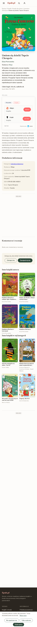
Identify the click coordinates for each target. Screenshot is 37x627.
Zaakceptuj (18, 624)
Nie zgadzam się (11, 620)
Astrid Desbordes (24, 400)
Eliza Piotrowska (8, 61)
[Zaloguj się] (24, 3)
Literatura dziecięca (17, 164)
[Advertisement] (18, 217)
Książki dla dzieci (17, 8)
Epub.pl (11, 3)
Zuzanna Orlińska (24, 369)
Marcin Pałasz (6, 402)
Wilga (10, 65)
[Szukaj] (19, 3)
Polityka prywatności (26, 610)
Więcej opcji (23, 615)
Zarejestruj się (25, 260)
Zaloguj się (11, 260)
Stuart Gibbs (5, 367)
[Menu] (4, 3)
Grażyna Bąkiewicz (24, 367)
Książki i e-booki (7, 610)
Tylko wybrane (26, 620)
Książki (9, 8)
